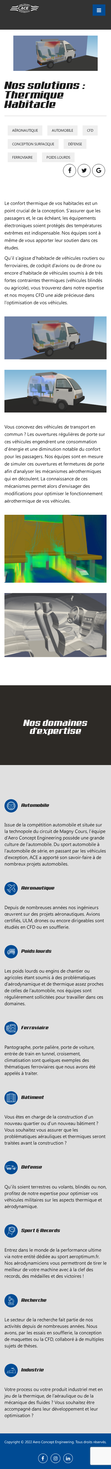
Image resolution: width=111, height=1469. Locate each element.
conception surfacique (33, 143)
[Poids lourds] (55, 963)
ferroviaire (22, 157)
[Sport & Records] (55, 1243)
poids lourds (58, 157)
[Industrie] (55, 1382)
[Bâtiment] (55, 1110)
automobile (62, 130)
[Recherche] (55, 1312)
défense (75, 143)
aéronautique (25, 130)
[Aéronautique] (55, 900)
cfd (90, 130)
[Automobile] (55, 818)
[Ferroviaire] (55, 1040)
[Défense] (55, 1179)
